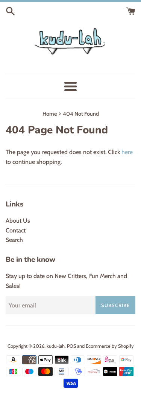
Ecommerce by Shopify (110, 346)
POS (71, 346)
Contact (16, 230)
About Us (18, 220)
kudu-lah (56, 346)
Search (14, 239)
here (127, 152)
